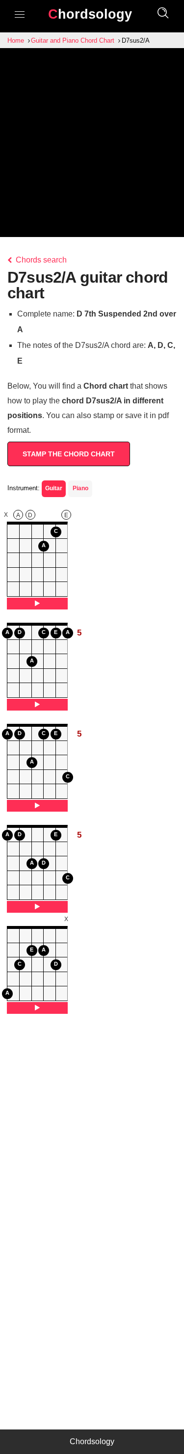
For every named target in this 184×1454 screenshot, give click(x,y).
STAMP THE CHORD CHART (69, 454)
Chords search (40, 260)
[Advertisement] (92, 145)
